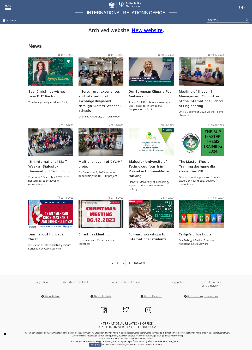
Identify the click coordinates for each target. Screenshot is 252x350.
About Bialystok (152, 296)
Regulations (42, 282)
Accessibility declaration (126, 282)
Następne (140, 262)
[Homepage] (4, 20)
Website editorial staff (76, 282)
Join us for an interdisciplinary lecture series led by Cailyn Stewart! (49, 241)
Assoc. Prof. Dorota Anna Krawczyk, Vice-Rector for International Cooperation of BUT (151, 100)
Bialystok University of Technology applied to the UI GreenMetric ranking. (149, 175)
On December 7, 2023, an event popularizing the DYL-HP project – (101, 168)
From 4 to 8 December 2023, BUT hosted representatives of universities (49, 172)
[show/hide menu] (8, 9)
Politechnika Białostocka (130, 4)
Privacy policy (176, 282)
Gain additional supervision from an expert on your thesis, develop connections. (199, 172)
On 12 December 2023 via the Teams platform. (201, 103)
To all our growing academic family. (48, 96)
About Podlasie (102, 296)
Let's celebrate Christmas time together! (97, 238)
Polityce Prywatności (143, 338)
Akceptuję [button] (95, 344)
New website (147, 30)
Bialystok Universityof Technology (210, 283)
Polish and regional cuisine (202, 296)
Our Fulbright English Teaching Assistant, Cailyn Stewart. (196, 238)
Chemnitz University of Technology (100, 103)
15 (128, 262)
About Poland (52, 296)
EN (241, 7)
